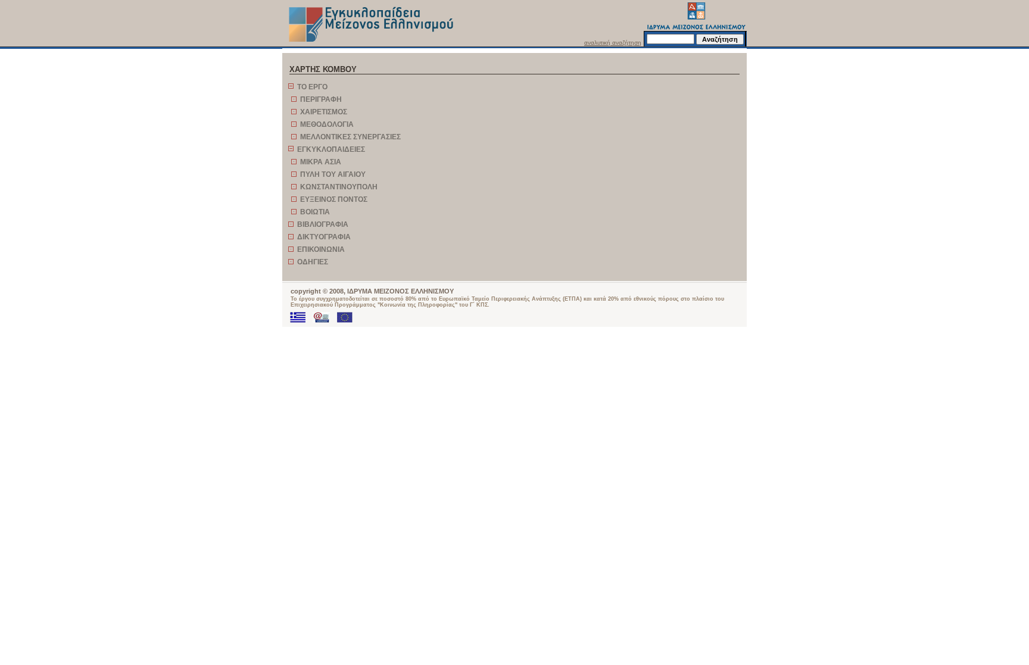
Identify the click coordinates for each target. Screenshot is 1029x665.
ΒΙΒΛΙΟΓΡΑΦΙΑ (322, 224)
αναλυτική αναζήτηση (612, 42)
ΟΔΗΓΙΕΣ (312, 262)
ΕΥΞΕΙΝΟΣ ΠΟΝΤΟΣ (333, 199)
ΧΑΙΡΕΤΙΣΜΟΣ (323, 112)
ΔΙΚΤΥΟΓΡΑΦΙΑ (324, 237)
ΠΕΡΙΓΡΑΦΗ (321, 99)
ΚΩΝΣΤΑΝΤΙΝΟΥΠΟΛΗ (339, 187)
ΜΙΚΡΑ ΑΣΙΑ (320, 162)
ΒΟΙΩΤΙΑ (315, 212)
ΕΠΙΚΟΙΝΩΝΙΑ (321, 249)
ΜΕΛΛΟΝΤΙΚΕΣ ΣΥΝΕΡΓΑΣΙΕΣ (350, 137)
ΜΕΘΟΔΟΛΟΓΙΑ (327, 124)
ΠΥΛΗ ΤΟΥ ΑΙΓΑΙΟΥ (333, 174)
